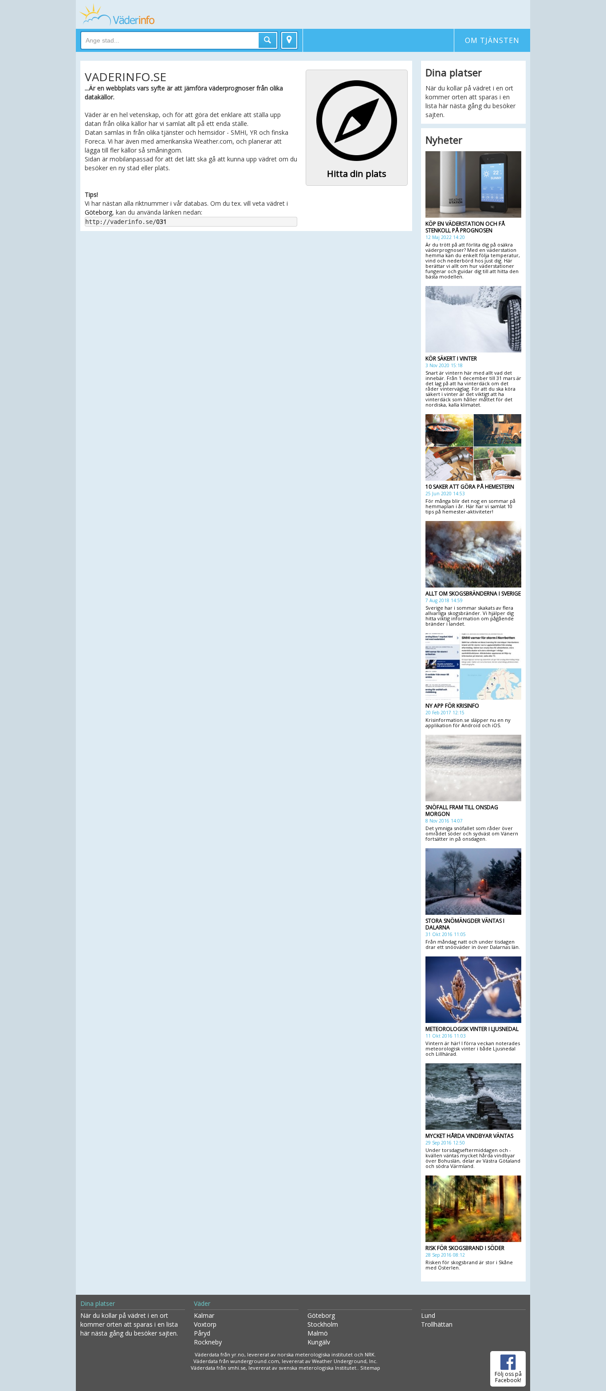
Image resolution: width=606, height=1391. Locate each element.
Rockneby (208, 1342)
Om (492, 40)
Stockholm (322, 1324)
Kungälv (318, 1342)
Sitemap (370, 1367)
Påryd (202, 1333)
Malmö (317, 1333)
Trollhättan (437, 1324)
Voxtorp (205, 1324)
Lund (428, 1315)
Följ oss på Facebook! (508, 1377)
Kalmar (204, 1315)
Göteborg (98, 212)
